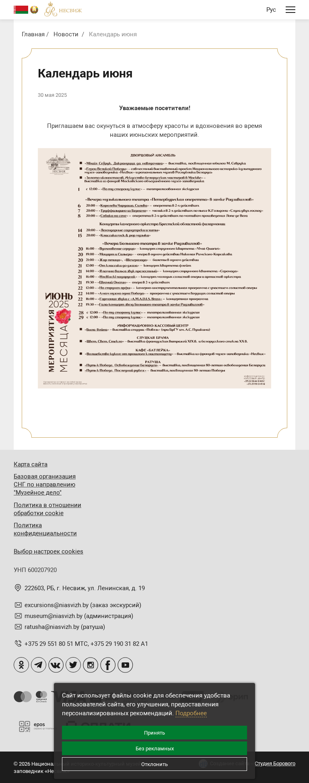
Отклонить (154, 764)
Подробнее (191, 713)
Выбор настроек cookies (48, 551)
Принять (154, 733)
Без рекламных (155, 748)
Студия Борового (275, 763)
